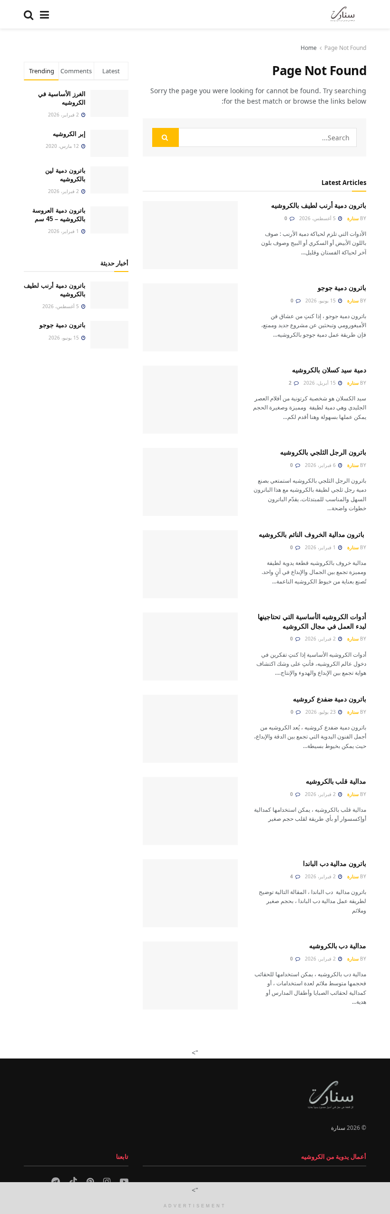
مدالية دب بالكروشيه (337, 946)
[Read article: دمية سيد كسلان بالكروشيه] (190, 400)
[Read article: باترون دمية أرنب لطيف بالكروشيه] (190, 235)
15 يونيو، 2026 (321, 300)
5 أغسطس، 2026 (318, 218)
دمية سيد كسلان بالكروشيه (328, 370)
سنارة (353, 218)
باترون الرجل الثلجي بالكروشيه (322, 452)
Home (309, 48)
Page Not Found (345, 48)
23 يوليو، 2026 (321, 712)
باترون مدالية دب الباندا (334, 863)
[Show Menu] (44, 14)
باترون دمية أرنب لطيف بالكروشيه (317, 205)
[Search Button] (28, 14)
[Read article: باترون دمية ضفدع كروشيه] (190, 729)
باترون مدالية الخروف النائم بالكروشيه (312, 534)
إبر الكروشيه (69, 133)
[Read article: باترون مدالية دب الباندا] (190, 893)
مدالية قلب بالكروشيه (336, 781)
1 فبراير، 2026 (321, 547)
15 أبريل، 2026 (320, 382)
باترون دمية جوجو (341, 287)
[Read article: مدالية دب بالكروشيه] (190, 976)
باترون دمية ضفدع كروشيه (329, 699)
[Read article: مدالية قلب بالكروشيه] (190, 811)
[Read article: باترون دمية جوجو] (190, 317)
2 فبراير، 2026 (321, 638)
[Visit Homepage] (342, 14)
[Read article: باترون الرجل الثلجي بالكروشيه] (190, 482)
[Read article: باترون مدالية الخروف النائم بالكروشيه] (190, 564)
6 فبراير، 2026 (321, 465)
